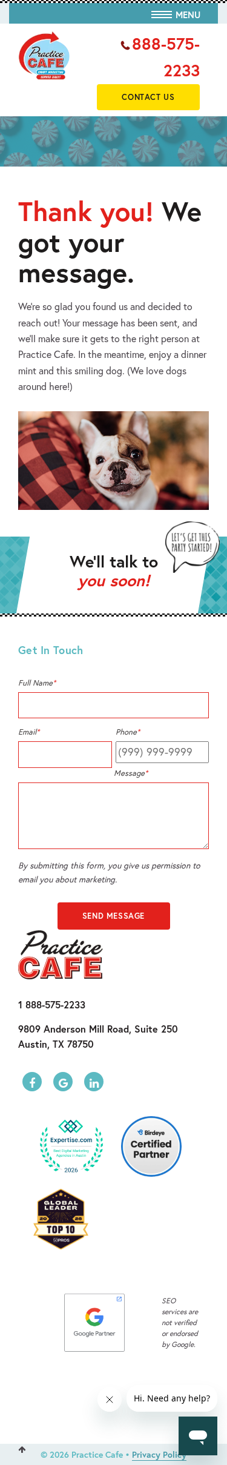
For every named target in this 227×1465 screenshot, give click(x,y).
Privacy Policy (159, 1454)
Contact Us (148, 97)
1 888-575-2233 (51, 1004)
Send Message (113, 916)
